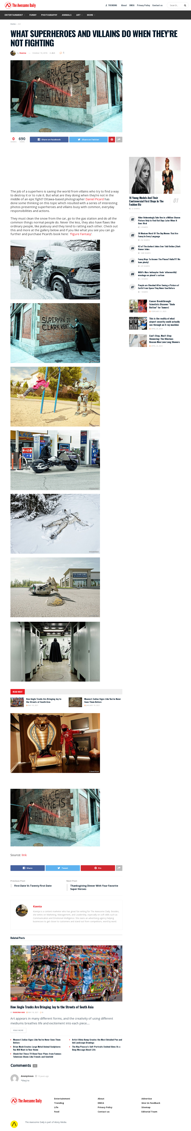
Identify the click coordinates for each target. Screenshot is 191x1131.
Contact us (157, 5)
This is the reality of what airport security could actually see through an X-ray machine (164, 321)
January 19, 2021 (93, 705)
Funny (32, 14)
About (124, 5)
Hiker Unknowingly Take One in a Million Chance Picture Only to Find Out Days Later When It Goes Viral (159, 220)
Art (78, 14)
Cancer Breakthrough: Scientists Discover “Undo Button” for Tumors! (162, 304)
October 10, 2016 (39, 53)
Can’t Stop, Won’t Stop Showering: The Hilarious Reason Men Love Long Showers (164, 339)
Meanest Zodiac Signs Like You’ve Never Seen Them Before (102, 700)
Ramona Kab (19, 1012)
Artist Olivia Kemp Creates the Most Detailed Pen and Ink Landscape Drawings (97, 1041)
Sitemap (145, 1107)
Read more (18, 1030)
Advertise (146, 1098)
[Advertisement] (66, 168)
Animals (66, 14)
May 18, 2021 (32, 705)
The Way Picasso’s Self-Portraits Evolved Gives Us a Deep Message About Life (96, 1048)
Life (56, 1107)
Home (13, 24)
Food (56, 1111)
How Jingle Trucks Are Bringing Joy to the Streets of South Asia (43, 700)
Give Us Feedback (150, 1103)
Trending (59, 1103)
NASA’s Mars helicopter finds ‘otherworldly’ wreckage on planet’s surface (157, 274)
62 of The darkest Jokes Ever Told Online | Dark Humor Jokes (159, 248)
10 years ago (43, 1076)
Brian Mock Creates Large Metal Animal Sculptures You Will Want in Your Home (37, 1048)
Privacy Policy (143, 5)
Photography (49, 14)
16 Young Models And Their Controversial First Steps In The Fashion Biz (146, 201)
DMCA (131, 5)
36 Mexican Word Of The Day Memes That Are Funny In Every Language (158, 235)
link (24, 855)
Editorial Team (149, 1111)
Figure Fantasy (80, 234)
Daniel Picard (95, 199)
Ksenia (23, 53)
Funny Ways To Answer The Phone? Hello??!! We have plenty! (159, 261)
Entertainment (14, 14)
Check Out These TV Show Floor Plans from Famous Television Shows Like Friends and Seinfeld (37, 1055)
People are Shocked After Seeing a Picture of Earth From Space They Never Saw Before (158, 287)
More (90, 14)
